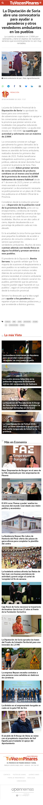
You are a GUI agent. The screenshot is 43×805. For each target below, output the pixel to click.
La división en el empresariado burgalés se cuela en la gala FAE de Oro (21, 706)
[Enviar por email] (39, 86)
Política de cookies (19, 775)
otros (22, 325)
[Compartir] (2, 86)
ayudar (35, 321)
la (6, 325)
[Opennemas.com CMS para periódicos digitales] (23, 792)
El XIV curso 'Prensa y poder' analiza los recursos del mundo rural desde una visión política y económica (21, 506)
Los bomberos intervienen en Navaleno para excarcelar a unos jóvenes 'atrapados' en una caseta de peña (21, 358)
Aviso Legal (31, 778)
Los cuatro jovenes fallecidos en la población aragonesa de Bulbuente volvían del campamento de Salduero (20, 381)
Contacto (7, 775)
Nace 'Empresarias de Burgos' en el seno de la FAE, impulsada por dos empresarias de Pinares (21, 473)
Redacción (14, 92)
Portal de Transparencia (16, 778)
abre (14, 321)
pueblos (7, 321)
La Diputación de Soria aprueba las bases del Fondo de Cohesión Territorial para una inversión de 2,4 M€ (21, 642)
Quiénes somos (34, 775)
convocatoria (13, 325)
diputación (27, 321)
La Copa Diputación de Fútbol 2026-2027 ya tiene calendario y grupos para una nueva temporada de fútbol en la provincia (20, 428)
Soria (19, 321)
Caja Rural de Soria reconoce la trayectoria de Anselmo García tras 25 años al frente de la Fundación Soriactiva (21, 609)
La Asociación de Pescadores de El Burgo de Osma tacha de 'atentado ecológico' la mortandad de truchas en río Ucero (21, 405)
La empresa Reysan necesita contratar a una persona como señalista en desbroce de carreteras (20, 675)
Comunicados (21, 781)
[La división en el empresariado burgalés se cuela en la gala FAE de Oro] (21, 692)
